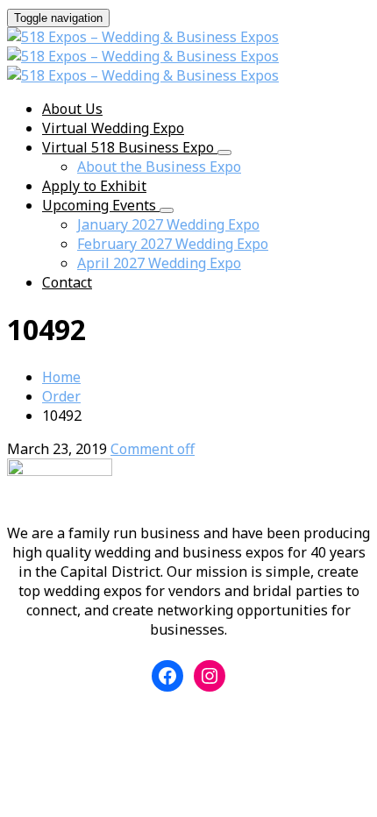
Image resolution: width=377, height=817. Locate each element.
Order (61, 396)
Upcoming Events (101, 205)
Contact (67, 282)
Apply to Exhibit (94, 185)
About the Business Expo (159, 166)
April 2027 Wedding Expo (159, 263)
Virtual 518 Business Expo (129, 147)
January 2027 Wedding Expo (168, 224)
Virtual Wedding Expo (113, 128)
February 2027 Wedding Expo (172, 243)
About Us (72, 108)
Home (61, 377)
